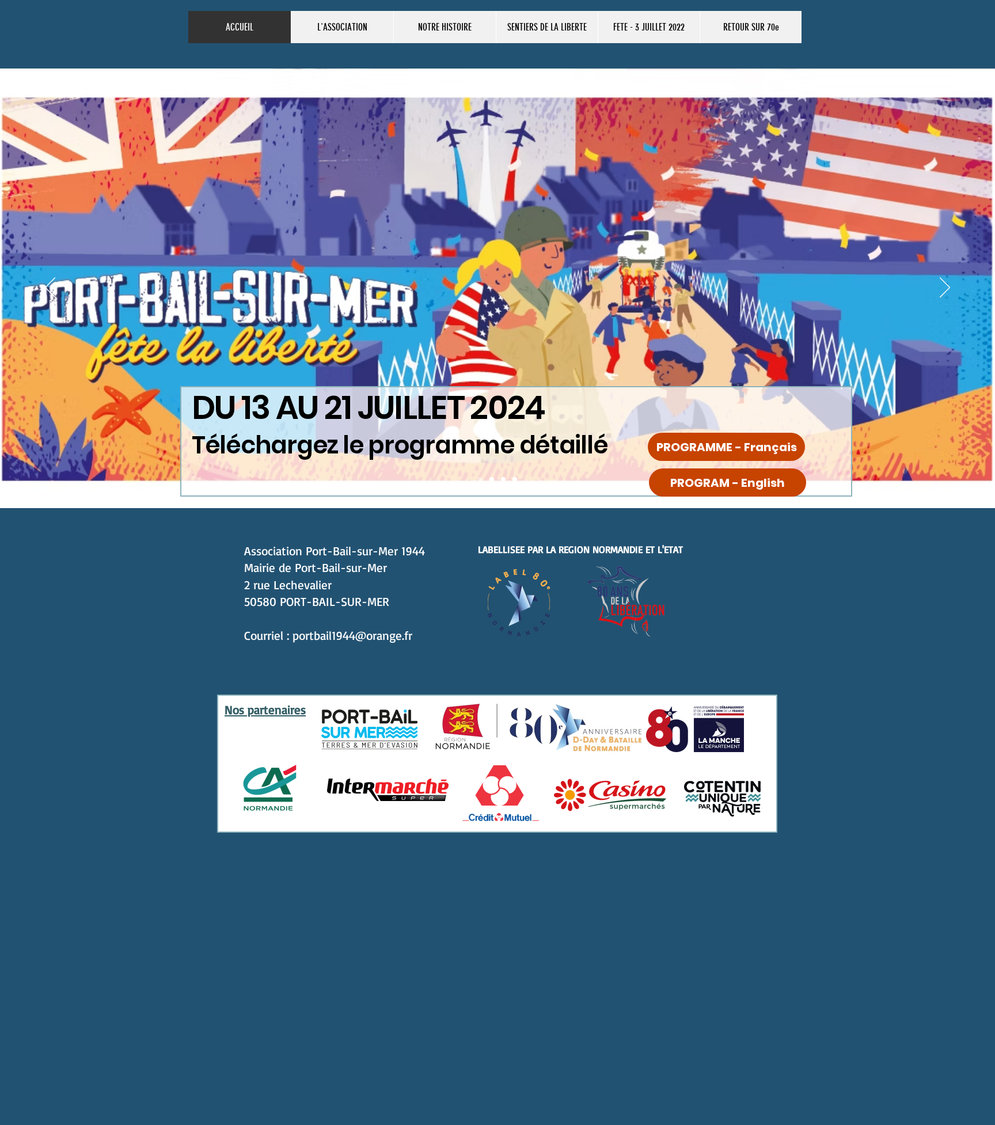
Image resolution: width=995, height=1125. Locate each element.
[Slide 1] (491, 479)
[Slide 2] (480, 479)
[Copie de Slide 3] (514, 479)
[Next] (945, 288)
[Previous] (50, 288)
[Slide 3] (503, 479)
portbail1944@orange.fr (352, 635)
